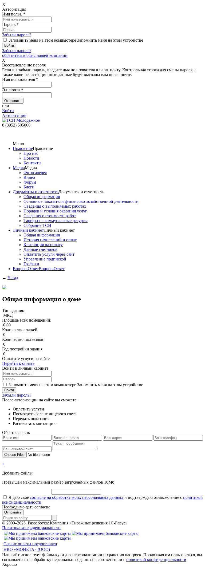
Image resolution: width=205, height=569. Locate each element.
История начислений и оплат (50, 240)
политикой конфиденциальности (156, 559)
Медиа (19, 167)
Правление (23, 148)
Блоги (28, 187)
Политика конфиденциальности (31, 527)
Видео (29, 177)
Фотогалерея (35, 172)
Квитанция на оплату (43, 244)
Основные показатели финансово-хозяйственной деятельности (81, 201)
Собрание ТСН (37, 225)
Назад (12, 277)
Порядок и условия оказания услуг (55, 211)
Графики (31, 264)
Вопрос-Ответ (26, 268)
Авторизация (14, 115)
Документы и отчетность (35, 191)
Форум (29, 182)
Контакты (32, 163)
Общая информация (41, 196)
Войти (8, 110)
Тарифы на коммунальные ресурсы (55, 220)
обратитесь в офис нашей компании (35, 55)
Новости (31, 158)
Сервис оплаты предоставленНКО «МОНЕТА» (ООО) (30, 547)
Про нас (30, 153)
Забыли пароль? (16, 35)
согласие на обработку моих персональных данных (76, 497)
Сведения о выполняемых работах (54, 206)
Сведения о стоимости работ (49, 216)
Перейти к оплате (18, 363)
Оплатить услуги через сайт (48, 254)
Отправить (12, 512)
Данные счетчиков (40, 249)
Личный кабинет (28, 230)
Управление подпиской (44, 259)
